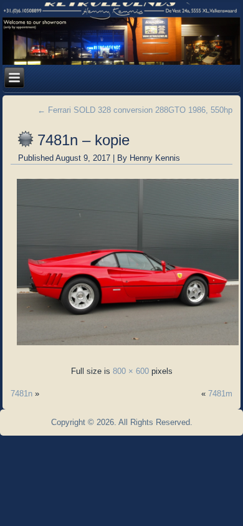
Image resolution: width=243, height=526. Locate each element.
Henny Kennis (155, 158)
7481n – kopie (83, 140)
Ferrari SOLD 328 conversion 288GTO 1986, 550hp (134, 110)
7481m (220, 393)
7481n (21, 393)
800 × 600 (131, 371)
